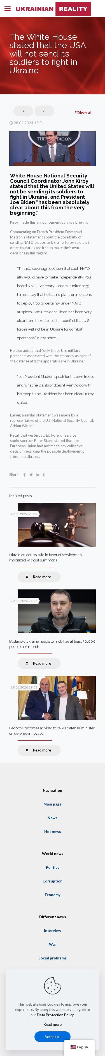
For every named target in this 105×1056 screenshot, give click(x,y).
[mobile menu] (7, 8)
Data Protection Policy (55, 1015)
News (52, 818)
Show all (85, 112)
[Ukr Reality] (52, 8)
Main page (52, 804)
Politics (52, 867)
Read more (53, 1024)
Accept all (52, 1036)
